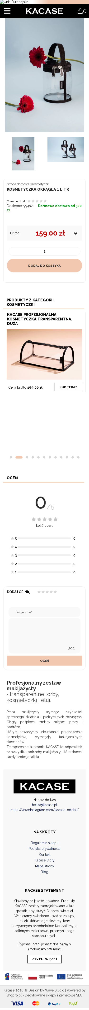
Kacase (9, 990)
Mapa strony (44, 866)
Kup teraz (68, 387)
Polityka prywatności (44, 849)
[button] (11, 457)
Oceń (44, 660)
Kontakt (44, 854)
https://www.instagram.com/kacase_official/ (45, 810)
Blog (44, 872)
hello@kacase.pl (44, 805)
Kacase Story (45, 860)
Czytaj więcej (44, 959)
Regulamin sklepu (44, 843)
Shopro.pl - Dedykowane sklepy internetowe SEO (44, 995)
